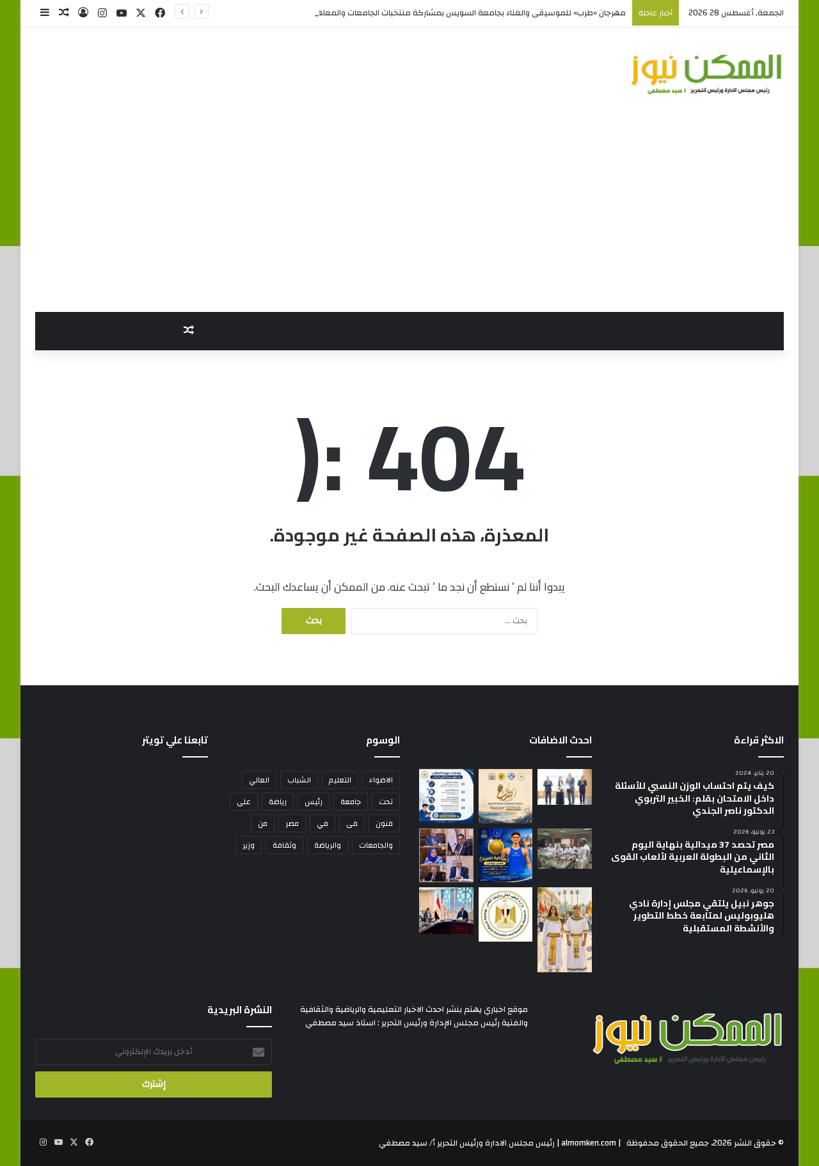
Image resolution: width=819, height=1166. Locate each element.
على (244, 802)
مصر (292, 823)
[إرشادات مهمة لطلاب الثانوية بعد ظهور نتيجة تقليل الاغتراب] (446, 796)
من (262, 823)
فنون (384, 823)
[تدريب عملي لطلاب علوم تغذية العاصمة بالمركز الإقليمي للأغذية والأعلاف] (564, 848)
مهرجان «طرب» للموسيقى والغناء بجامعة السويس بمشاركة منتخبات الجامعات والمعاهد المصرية (455, 12)
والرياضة (327, 845)
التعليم (340, 780)
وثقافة (284, 845)
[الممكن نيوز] (707, 74)
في (322, 823)
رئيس (313, 802)
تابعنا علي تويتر (175, 740)
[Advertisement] (409, 216)
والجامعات (376, 845)
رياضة (278, 802)
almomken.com (588, 1143)
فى (352, 823)
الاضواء (381, 780)
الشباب (299, 780)
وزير (249, 845)
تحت (386, 802)
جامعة (350, 802)
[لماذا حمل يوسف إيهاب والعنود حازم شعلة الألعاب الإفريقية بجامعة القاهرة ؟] (564, 929)
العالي (259, 780)
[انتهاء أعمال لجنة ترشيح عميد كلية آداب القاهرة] (446, 855)
